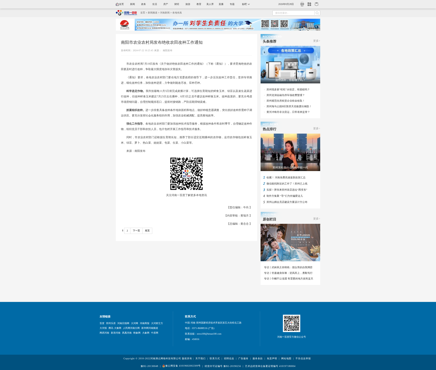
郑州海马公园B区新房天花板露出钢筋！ (289, 106)
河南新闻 (165, 12)
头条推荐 (269, 41)
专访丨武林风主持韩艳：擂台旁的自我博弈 (288, 267)
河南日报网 (123, 323)
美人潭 (210, 4)
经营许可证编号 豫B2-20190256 (223, 366)
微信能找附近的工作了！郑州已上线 (287, 183)
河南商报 (144, 323)
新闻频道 (152, 12)
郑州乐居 (111, 323)
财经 (176, 4)
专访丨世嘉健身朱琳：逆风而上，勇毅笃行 (288, 273)
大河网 (134, 323)
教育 (199, 4)
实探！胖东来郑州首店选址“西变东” (287, 189)
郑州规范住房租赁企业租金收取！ (286, 100)
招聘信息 (229, 358)
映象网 (137, 333)
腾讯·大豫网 (114, 328)
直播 (221, 4)
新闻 (132, 4)
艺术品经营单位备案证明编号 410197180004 (270, 366)
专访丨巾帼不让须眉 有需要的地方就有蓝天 (288, 278)
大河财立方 (157, 323)
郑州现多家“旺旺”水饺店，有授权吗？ (288, 89)
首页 (121, 4)
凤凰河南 (127, 333)
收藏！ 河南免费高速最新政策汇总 (286, 177)
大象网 (145, 333)
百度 (102, 323)
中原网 (154, 333)
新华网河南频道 (149, 328)
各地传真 (177, 12)
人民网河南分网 (131, 328)
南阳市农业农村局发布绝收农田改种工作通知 (162, 42)
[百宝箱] (316, 3)
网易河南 (104, 333)
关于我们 (200, 358)
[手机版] (302, 3)
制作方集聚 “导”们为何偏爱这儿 (285, 196)
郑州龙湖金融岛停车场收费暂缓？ (286, 95)
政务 (143, 4)
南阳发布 (167, 50)
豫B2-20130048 (149, 366)
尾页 (147, 230)
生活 (154, 4)
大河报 (103, 328)
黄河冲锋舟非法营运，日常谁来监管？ (288, 112)
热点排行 (269, 129)
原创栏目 (269, 219)
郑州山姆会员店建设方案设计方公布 (287, 202)
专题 (232, 4)
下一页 (136, 230)
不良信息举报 (303, 358)
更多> (316, 40)
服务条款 (258, 358)
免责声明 (272, 358)
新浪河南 (115, 333)
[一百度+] (309, 3)
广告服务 (243, 358)
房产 (165, 4)
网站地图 (286, 358)
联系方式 (215, 358)
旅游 (187, 4)
